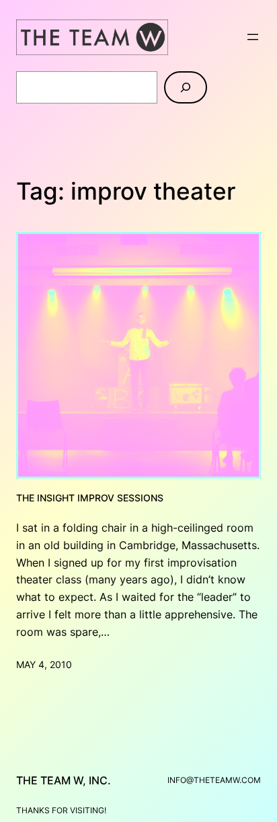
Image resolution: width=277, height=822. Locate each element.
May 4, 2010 (44, 664)
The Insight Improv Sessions (89, 497)
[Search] (185, 87)
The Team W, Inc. (63, 780)
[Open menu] (253, 37)
